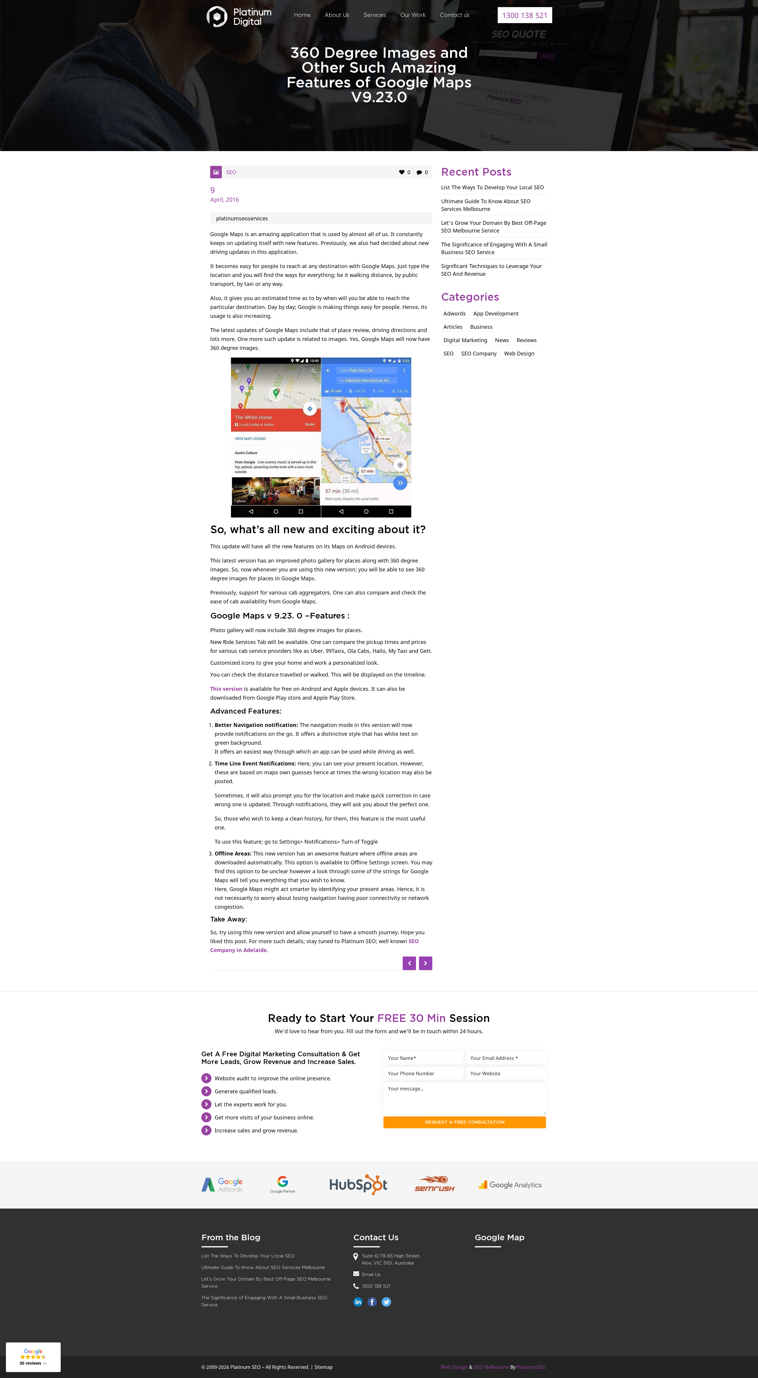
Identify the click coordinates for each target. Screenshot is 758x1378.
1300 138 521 (525, 15)
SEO (231, 172)
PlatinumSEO (531, 1367)
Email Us (371, 1275)
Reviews (527, 340)
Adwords (455, 313)
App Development (496, 313)
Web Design (519, 353)
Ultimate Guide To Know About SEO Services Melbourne (263, 1267)
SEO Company (479, 353)
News (502, 340)
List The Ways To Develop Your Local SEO (492, 187)
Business (481, 326)
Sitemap (323, 1367)
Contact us (455, 15)
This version (226, 688)
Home (302, 15)
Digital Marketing (465, 340)
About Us (337, 15)
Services (375, 15)
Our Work (413, 15)
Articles (453, 326)
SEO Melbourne (491, 1367)
